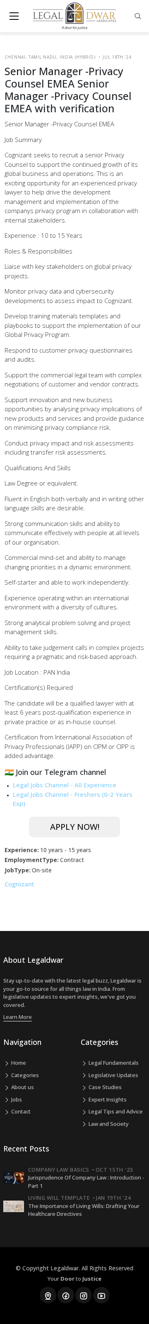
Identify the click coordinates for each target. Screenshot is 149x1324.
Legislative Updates (112, 1075)
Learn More (17, 1017)
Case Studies (104, 1087)
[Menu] (14, 16)
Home (18, 1062)
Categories (24, 1075)
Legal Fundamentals (113, 1062)
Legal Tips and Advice (115, 1111)
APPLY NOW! (74, 826)
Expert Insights (107, 1099)
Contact (20, 1111)
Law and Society (108, 1123)
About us (22, 1087)
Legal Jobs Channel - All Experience (64, 785)
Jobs (16, 1099)
